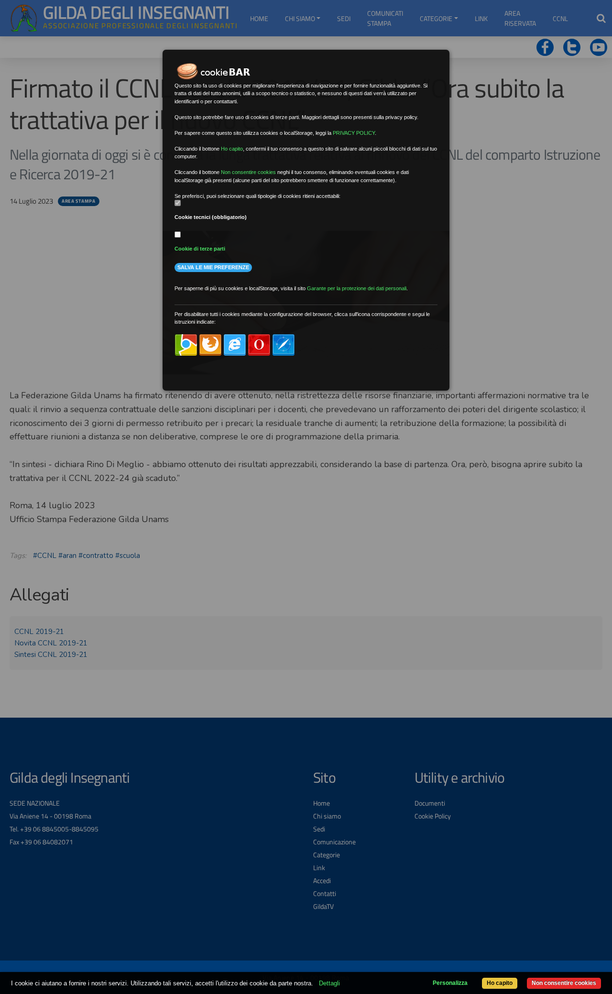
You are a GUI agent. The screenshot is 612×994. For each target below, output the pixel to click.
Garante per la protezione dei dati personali (356, 288)
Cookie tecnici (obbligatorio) (211, 217)
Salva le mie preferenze (213, 267)
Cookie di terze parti (200, 248)
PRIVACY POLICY (354, 133)
